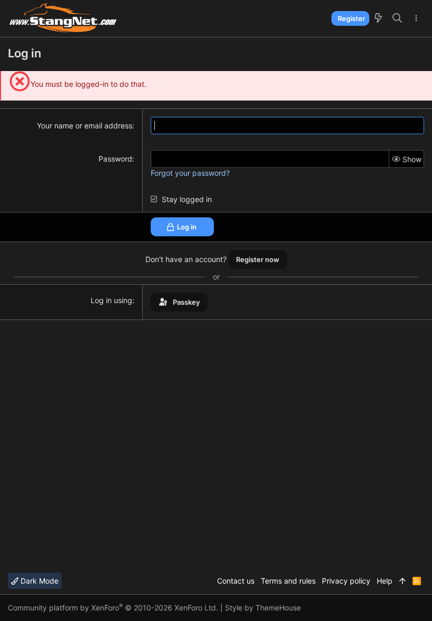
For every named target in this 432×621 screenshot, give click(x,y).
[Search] (397, 18)
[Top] (402, 581)
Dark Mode (38, 580)
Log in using (111, 300)
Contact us (235, 580)
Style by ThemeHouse (263, 607)
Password (115, 158)
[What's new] (378, 18)
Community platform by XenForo (113, 607)
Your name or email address (84, 125)
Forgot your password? (190, 172)
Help (384, 580)
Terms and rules (288, 580)
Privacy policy (346, 580)
